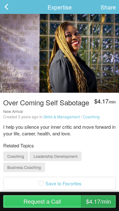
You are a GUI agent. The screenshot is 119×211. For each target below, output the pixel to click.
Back (12, 7)
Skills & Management (61, 116)
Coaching (91, 116)
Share (108, 7)
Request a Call (67, 201)
